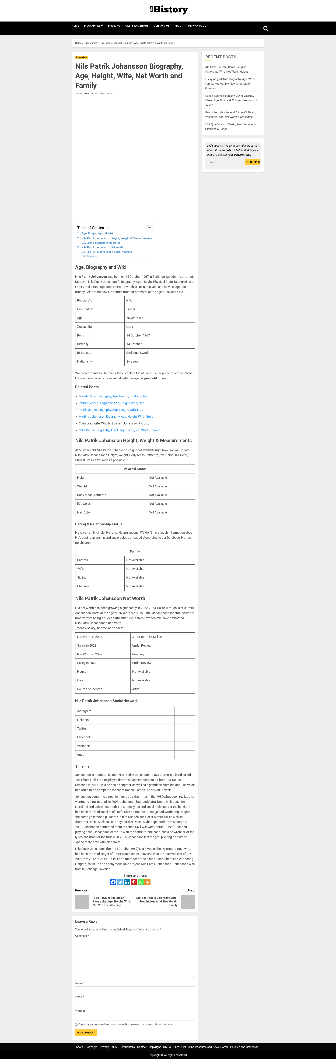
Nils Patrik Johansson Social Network (109, 251)
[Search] (262, 28)
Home (75, 25)
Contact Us (161, 25)
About (179, 25)
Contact (141, 1047)
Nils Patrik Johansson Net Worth (103, 247)
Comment (82, 935)
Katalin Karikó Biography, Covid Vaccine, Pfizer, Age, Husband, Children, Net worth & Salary (231, 100)
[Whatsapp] (141, 882)
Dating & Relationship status (103, 242)
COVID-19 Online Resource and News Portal (200, 1047)
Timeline (91, 256)
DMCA (167, 1047)
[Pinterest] (134, 882)
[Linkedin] (127, 882)
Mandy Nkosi (83, 93)
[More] (147, 882)
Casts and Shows (136, 25)
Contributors (127, 1047)
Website (80, 1010)
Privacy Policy (198, 25)
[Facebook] (113, 882)
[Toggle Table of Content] (148, 228)
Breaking (114, 25)
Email (79, 997)
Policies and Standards (244, 1047)
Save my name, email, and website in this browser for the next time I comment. (127, 1024)
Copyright (91, 1047)
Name (79, 983)
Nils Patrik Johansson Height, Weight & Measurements (117, 238)
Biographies (92, 25)
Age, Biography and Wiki (97, 233)
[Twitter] (120, 882)
